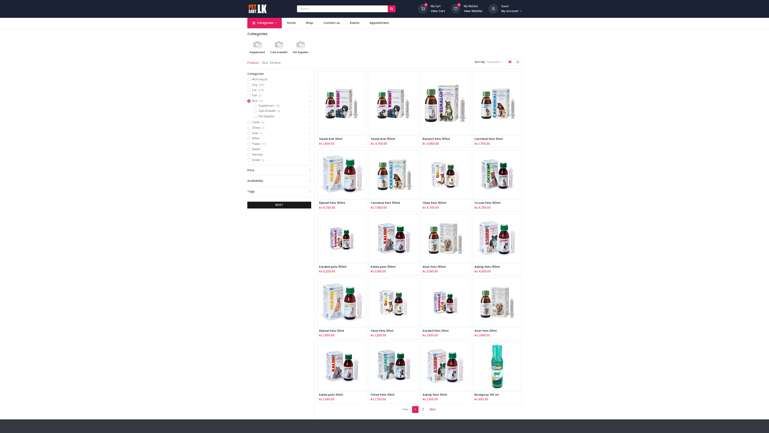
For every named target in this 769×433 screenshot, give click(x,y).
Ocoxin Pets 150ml (487, 203)
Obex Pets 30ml (382, 331)
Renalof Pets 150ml (436, 139)
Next (433, 409)
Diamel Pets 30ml (331, 331)
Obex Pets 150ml (434, 203)
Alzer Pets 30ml (485, 331)
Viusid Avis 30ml (330, 139)
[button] (495, 62)
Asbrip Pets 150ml (487, 267)
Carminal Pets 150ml (385, 203)
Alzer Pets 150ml (434, 267)
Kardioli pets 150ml (332, 267)
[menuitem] (291, 23)
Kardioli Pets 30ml (436, 331)
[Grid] (510, 62)
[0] (423, 8)
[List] (518, 62)
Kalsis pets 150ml (383, 267)
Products (253, 62)
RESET (279, 205)
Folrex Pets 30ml (382, 395)
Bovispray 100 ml (486, 395)
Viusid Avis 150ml (383, 139)
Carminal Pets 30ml (488, 139)
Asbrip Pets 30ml (435, 395)
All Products (259, 79)
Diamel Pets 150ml (332, 203)
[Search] (392, 8)
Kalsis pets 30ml (331, 395)
